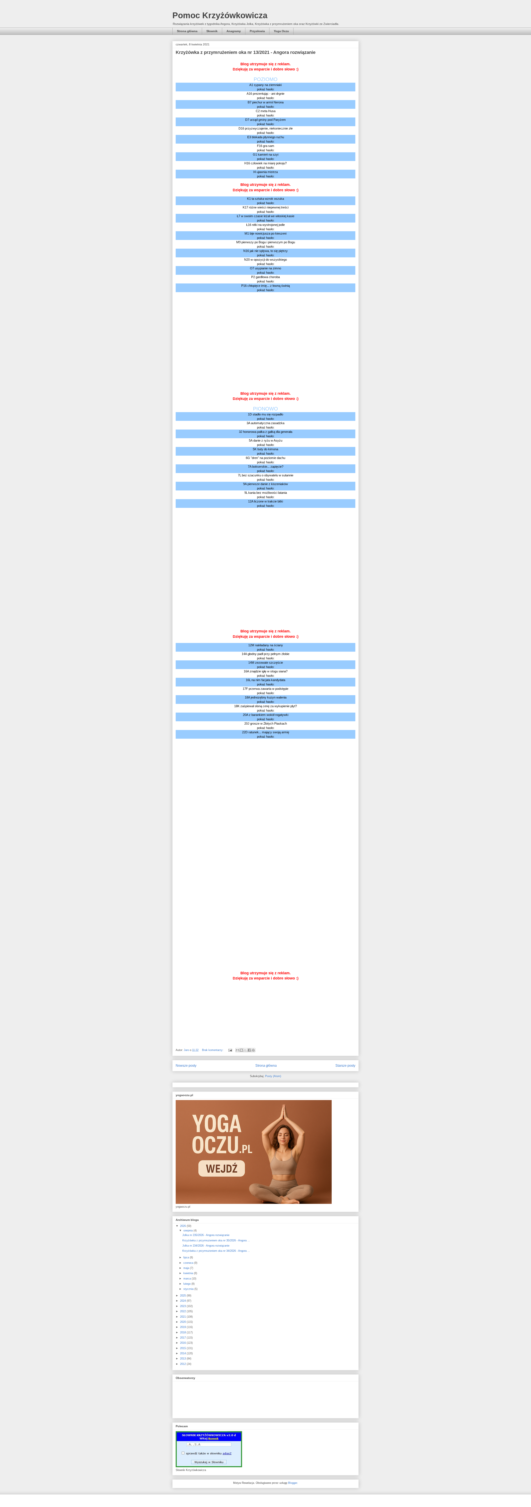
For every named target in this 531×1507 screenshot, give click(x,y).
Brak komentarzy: (213, 1050)
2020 (183, 1321)
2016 (183, 1342)
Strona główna (187, 31)
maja (186, 1268)
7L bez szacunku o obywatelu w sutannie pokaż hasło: (265, 477)
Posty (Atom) (273, 1076)
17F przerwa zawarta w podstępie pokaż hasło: (265, 691)
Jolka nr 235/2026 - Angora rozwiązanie (205, 1235)
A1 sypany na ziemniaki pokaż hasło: (265, 87)
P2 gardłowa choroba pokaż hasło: (265, 279)
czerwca (188, 1262)
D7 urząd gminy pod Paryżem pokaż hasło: (265, 122)
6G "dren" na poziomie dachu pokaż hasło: (265, 460)
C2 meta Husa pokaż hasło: (265, 113)
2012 (183, 1363)
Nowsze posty (186, 1065)
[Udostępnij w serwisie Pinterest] (253, 1050)
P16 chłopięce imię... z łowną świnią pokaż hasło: (265, 288)
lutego (187, 1283)
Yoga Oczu (281, 31)
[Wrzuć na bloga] (241, 1050)
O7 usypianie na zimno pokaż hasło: (265, 270)
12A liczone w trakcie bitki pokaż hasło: (265, 503)
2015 (183, 1348)
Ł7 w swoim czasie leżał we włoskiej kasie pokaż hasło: (265, 218)
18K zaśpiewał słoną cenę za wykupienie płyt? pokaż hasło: (265, 708)
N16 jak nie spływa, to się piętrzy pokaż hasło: (265, 253)
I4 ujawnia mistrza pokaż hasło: (265, 174)
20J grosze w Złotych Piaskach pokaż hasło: (265, 726)
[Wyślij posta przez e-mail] (230, 1050)
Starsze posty (345, 1065)
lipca (186, 1257)
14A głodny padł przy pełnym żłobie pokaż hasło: (265, 656)
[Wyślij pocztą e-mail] (237, 1050)
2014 (183, 1353)
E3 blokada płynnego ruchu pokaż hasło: (265, 139)
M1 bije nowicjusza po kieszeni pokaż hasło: (265, 236)
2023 (183, 1306)
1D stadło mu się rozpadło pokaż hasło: (265, 416)
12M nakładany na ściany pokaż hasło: (265, 647)
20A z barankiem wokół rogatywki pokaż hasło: (265, 717)
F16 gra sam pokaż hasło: (265, 148)
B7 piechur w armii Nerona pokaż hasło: (266, 104)
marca (187, 1278)
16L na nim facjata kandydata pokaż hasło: (265, 682)
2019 (183, 1327)
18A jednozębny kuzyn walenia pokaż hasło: (265, 699)
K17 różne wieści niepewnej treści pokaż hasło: (266, 209)
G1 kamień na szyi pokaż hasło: (265, 157)
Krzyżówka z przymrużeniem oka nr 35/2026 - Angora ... (216, 1240)
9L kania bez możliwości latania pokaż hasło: (265, 495)
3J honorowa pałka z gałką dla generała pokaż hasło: (265, 434)
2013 (183, 1358)
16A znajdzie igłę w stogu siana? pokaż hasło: (265, 673)
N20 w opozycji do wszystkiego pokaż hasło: (265, 262)
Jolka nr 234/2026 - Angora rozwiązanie (205, 1245)
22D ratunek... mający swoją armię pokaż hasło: (265, 734)
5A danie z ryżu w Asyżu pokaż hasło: (265, 443)
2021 (183, 1316)
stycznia (188, 1288)
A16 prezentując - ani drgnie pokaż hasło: (265, 96)
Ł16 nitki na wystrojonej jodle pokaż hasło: (265, 227)
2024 (183, 1300)
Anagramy (234, 31)
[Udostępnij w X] (245, 1050)
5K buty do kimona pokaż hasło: (265, 451)
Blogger (292, 1482)
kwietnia (188, 1273)
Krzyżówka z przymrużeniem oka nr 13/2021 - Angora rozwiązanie (245, 52)
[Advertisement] (265, 314)
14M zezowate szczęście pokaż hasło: (265, 665)
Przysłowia (257, 31)
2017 (183, 1337)
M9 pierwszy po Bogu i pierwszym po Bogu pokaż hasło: (265, 244)
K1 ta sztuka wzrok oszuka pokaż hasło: (265, 201)
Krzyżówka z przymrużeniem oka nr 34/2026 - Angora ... (216, 1250)
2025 (183, 1295)
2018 (183, 1332)
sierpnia (188, 1230)
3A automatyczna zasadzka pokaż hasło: (265, 425)
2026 (183, 1225)
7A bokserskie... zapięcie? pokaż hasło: (265, 469)
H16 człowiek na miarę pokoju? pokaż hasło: (265, 165)
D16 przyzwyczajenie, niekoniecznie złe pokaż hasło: (266, 130)
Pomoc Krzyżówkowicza (219, 15)
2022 (183, 1311)
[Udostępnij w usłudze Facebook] (249, 1050)
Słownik (212, 31)
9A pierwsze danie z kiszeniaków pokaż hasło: (265, 486)
